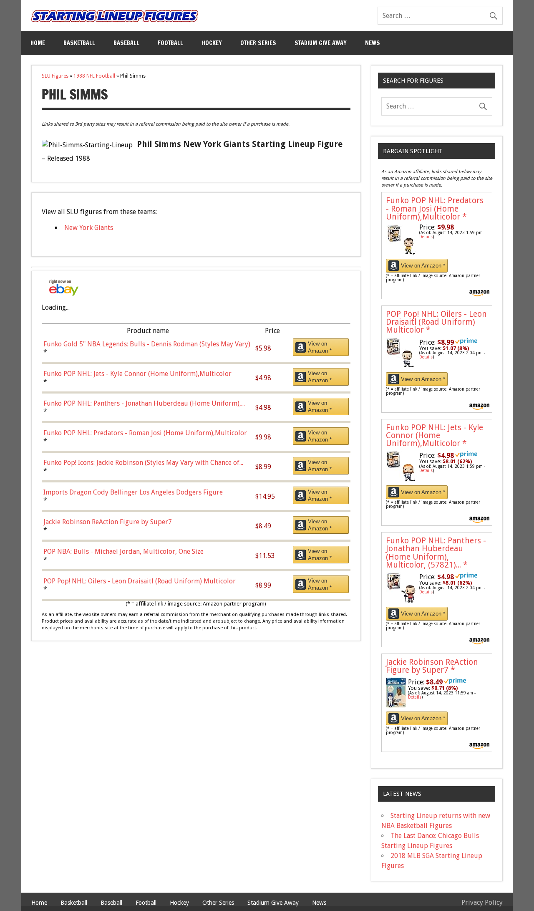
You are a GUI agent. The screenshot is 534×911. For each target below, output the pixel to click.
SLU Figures (55, 76)
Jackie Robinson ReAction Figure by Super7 (432, 666)
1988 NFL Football (94, 76)
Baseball (126, 42)
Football (170, 42)
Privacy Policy (482, 902)
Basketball (79, 42)
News (372, 42)
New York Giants (88, 228)
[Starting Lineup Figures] (114, 16)
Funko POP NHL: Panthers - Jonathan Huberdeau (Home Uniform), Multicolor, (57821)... (436, 553)
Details (426, 237)
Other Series (258, 42)
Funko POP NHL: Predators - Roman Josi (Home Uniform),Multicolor (435, 208)
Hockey (212, 42)
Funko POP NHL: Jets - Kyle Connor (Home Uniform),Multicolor (434, 435)
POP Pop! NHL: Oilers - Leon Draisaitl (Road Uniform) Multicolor (436, 322)
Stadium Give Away (321, 42)
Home (37, 42)
